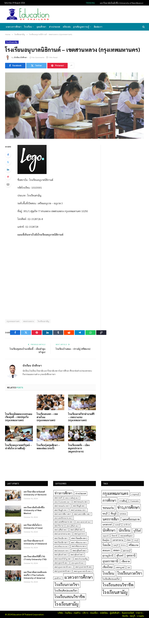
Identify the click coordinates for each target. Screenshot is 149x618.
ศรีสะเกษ (133, 545)
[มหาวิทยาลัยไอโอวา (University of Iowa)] (13, 528)
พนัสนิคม (104, 612)
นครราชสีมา (111, 519)
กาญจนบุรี (135, 494)
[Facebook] (8, 155)
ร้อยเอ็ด (106, 545)
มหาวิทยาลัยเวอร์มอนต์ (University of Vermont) (35, 493)
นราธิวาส (126, 525)
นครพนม (122, 514)
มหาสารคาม (118, 540)
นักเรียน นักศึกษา (20, 57)
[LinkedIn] (8, 169)
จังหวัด (125, 616)
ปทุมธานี (105, 536)
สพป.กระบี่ (58, 498)
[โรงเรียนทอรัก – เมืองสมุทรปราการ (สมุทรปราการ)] (82, 433)
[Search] (143, 27)
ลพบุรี (116, 545)
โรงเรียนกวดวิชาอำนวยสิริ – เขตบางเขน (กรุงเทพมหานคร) (81, 417)
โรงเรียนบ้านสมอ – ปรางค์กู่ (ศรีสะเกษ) (73, 348)
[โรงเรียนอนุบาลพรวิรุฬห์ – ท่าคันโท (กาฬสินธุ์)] (19, 433)
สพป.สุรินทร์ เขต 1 (80, 550)
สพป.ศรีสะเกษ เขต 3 (61, 546)
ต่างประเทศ (54, 26)
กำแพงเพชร (134, 501)
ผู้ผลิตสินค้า (115, 612)
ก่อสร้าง (77, 612)
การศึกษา (109, 500)
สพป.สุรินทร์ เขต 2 (61, 555)
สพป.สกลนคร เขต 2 (61, 550)
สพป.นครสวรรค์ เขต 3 (84, 522)
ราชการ (139, 612)
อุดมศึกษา (41, 26)
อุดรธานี (131, 555)
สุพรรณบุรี (127, 550)
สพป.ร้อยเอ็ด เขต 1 (61, 538)
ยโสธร (128, 540)
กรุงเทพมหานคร (13, 321)
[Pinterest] (8, 177)
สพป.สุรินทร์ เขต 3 (77, 555)
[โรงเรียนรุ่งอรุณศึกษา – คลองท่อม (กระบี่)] (50, 433)
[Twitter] (8, 162)
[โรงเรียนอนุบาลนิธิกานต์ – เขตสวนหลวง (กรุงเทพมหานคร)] (74, 105)
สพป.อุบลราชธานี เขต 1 (63, 567)
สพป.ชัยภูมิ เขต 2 (61, 510)
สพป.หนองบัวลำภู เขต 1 (63, 559)
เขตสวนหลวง (28, 321)
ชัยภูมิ (113, 513)
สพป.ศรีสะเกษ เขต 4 (79, 546)
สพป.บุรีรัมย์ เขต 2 (60, 530)
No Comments (38, 57)
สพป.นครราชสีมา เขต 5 (62, 514)
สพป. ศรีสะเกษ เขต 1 (79, 542)
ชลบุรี (104, 513)
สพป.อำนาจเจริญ (81, 559)
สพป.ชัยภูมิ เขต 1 (79, 506)
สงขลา (116, 550)
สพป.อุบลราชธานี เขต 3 (62, 571)
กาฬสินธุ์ (123, 500)
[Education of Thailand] (28, 14)
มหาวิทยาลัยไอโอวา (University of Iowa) (33, 526)
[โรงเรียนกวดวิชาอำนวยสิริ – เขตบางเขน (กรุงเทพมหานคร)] (82, 402)
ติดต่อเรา (98, 26)
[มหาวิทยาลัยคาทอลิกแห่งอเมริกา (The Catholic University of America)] (13, 575)
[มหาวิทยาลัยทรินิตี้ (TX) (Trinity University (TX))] (13, 560)
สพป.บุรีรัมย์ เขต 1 (72, 526)
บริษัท (60, 612)
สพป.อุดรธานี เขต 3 (78, 563)
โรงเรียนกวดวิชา (67, 584)
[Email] (8, 184)
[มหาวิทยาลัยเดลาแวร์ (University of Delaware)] (13, 544)
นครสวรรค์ (107, 524)
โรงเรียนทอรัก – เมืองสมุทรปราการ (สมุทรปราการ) (79, 448)
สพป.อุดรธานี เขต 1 (61, 563)
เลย (128, 567)
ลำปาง (123, 545)
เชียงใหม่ (108, 567)
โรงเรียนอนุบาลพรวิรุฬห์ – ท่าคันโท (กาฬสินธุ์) (18, 447)
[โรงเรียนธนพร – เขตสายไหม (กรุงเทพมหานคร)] (50, 402)
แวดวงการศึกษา (13, 26)
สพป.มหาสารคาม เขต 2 (62, 534)
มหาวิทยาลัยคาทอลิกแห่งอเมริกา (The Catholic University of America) (35, 575)
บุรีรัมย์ (137, 530)
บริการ (85, 612)
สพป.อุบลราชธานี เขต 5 (83, 571)
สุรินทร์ (119, 555)
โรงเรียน (28, 26)
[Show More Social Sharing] (71, 65)
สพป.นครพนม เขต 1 (78, 510)
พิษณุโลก (105, 540)
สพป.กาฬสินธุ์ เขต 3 (72, 498)
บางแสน (140, 616)
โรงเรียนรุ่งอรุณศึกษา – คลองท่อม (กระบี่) (48, 447)
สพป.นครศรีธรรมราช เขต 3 (63, 522)
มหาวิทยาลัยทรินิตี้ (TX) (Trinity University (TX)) (35, 558)
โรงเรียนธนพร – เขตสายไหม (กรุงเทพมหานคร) (47, 417)
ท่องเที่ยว (94, 612)
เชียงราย (125, 561)
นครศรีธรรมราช (131, 519)
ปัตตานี (114, 535)
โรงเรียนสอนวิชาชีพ (70, 596)
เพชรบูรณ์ (120, 567)
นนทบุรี (117, 525)
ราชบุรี (136, 540)
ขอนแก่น (108, 508)
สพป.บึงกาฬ (58, 526)
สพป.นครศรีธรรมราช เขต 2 (63, 518)
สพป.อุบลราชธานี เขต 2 (83, 567)
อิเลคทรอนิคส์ (128, 612)
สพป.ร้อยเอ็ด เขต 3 (61, 542)
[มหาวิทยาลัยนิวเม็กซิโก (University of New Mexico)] (13, 511)
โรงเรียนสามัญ (11, 42)
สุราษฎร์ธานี (107, 555)
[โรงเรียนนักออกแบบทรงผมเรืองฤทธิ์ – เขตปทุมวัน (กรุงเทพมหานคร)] (19, 402)
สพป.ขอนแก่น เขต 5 (62, 506)
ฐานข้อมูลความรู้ (81, 26)
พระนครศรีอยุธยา (126, 536)
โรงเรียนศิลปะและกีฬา (66, 590)
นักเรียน (124, 530)
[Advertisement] (91, 14)
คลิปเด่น (67, 26)
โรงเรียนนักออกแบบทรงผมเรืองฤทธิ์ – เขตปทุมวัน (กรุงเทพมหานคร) (18, 417)
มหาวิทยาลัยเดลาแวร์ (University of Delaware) (35, 542)
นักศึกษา (109, 530)
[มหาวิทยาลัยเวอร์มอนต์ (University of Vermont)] (13, 495)
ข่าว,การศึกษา (128, 507)
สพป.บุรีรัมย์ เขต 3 (76, 530)
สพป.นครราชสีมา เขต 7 (82, 514)
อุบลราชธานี (110, 561)
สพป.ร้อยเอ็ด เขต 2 (79, 538)
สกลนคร (106, 550)
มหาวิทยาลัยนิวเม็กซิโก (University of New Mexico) (121, 3)
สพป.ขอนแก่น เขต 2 (81, 502)
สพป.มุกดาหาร (79, 534)
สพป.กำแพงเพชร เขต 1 (62, 502)
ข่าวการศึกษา (63, 493)
